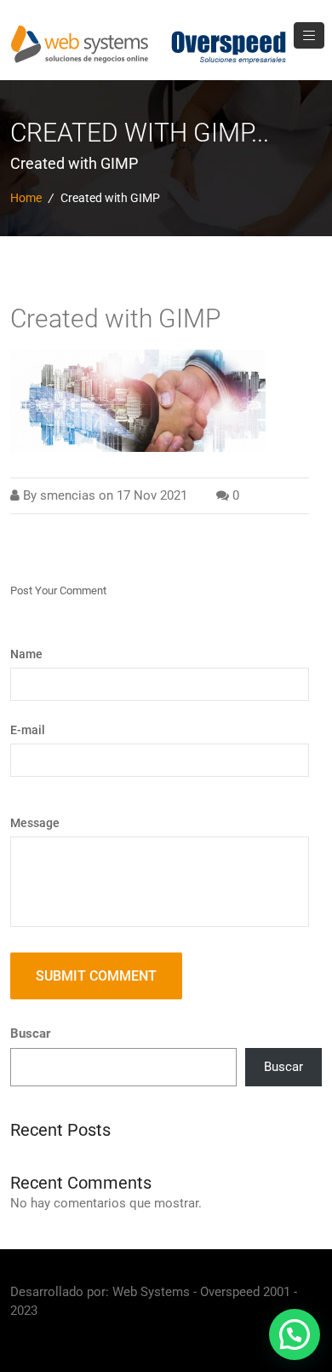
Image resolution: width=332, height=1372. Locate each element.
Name (26, 654)
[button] (294, 1334)
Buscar (30, 1033)
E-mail (27, 730)
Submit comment (96, 976)
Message (35, 823)
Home (26, 198)
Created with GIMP (115, 318)
